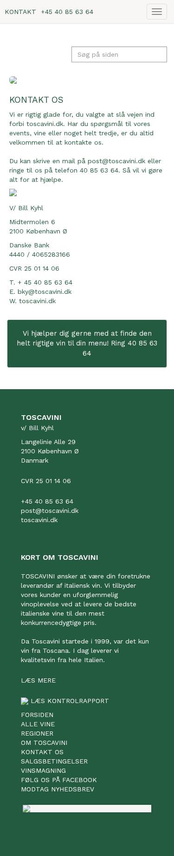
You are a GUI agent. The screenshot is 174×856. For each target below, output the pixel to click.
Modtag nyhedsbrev (57, 789)
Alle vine (38, 724)
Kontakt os (42, 752)
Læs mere (38, 680)
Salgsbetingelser (54, 761)
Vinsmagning (43, 770)
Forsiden (37, 714)
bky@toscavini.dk (44, 291)
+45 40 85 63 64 (67, 11)
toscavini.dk (37, 301)
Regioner (37, 733)
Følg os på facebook (59, 779)
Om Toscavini (44, 742)
